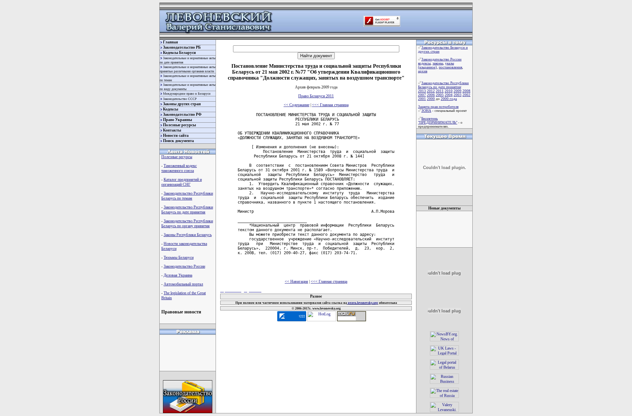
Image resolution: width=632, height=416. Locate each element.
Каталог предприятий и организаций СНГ (181, 182)
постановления (450, 67)
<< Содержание (296, 105)
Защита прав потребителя (438, 107)
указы (449, 63)
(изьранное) (427, 67)
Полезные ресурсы (179, 125)
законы (438, 63)
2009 (457, 91)
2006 (431, 95)
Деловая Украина (178, 275)
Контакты (172, 130)
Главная (170, 42)
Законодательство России (184, 266)
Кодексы (170, 109)
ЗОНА (426, 110)
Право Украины (177, 119)
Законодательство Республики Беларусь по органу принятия (187, 223)
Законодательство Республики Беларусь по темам (187, 196)
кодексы (424, 63)
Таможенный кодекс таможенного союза (179, 168)
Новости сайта (176, 135)
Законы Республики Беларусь (188, 234)
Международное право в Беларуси (186, 93)
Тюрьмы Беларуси (179, 257)
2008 (466, 91)
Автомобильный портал (183, 284)
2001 (422, 99)
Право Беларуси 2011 (316, 96)
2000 (431, 99)
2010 (449, 91)
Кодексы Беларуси (179, 52)
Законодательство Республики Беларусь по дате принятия (187, 209)
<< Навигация (296, 281)
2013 (422, 91)
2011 (440, 91)
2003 (457, 95)
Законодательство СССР (180, 99)
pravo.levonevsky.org (362, 303)
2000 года (449, 99)
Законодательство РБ (182, 47)
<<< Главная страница (330, 105)
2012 (431, 91)
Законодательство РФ (182, 114)
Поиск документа (178, 140)
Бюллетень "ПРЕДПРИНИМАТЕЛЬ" (437, 120)
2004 (449, 95)
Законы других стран (182, 104)
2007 (422, 95)
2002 (466, 95)
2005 (440, 95)
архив (422, 71)
